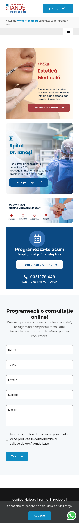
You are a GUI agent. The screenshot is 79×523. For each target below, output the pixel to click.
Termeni (45, 499)
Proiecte (59, 499)
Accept (40, 515)
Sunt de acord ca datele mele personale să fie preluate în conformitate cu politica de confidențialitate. (38, 439)
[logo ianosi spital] (16, 5)
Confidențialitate (24, 499)
